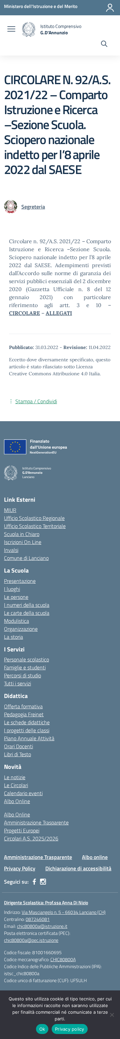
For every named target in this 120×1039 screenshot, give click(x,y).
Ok (42, 1029)
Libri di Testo (17, 754)
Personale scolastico (26, 659)
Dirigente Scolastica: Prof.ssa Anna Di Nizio (46, 902)
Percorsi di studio (22, 675)
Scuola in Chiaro (21, 534)
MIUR (10, 510)
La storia (13, 637)
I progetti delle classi (26, 730)
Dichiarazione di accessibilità (78, 868)
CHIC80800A (63, 959)
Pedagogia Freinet (24, 714)
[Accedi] (110, 7)
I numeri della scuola (26, 605)
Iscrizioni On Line (22, 542)
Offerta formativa (23, 706)
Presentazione (20, 581)
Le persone (16, 597)
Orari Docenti (18, 746)
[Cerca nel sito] (104, 44)
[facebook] (34, 882)
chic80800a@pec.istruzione (31, 940)
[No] (111, 1014)
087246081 (38, 919)
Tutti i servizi (17, 683)
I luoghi (12, 589)
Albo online (95, 857)
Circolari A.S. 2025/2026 (31, 838)
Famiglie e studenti (25, 667)
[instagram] (43, 882)
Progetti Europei (21, 830)
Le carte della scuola (26, 613)
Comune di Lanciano (26, 558)
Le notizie (14, 777)
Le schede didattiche (27, 722)
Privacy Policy (19, 868)
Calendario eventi (23, 793)
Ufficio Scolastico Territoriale (35, 526)
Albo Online (17, 801)
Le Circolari (16, 785)
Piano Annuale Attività (29, 738)
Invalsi (11, 550)
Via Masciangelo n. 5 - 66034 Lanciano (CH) (64, 912)
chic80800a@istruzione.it (42, 926)
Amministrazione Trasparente (36, 822)
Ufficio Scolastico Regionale (34, 518)
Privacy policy (69, 1029)
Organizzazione (21, 629)
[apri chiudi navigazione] (11, 30)
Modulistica (16, 621)
